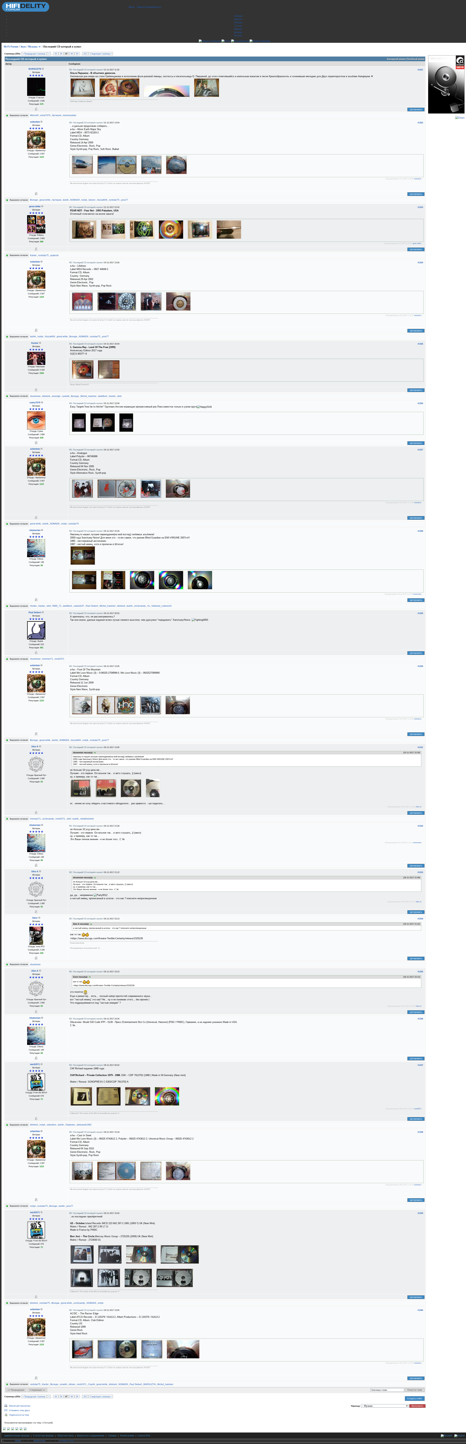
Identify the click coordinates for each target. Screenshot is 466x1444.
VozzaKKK (102, 200)
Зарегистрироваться (149, 6)
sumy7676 (45, 115)
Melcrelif (34, 115)
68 (72, 54)
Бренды (238, 32)
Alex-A (34, 746)
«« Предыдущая (15, 1390)
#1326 (420, 403)
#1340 (420, 1310)
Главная (238, 16)
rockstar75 (114, 200)
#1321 (420, 70)
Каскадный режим (396, 59)
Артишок (56, 115)
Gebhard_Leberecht (161, 606)
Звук (23, 46)
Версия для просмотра (19, 1406)
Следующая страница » (101, 54)
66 (61, 54)
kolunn (92, 200)
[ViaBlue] (12, 1429)
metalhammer (87, 819)
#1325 (420, 344)
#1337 (420, 1065)
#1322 (420, 123)
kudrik (76, 819)
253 (85, 54)
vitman (72, 1384)
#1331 (420, 747)
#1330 (420, 666)
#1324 (420, 262)
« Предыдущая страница (33, 54)
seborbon (35, 122)
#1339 (420, 1213)
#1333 (420, 872)
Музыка (238, 29)
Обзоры (238, 22)
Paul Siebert (92, 606)
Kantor (33, 255)
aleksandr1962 (84, 1124)
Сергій (91, 1384)
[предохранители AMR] (4, 1429)
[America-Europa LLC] (8, 1429)
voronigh (56, 396)
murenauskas (69, 115)
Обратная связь (65, 1435)
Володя (34, 200)
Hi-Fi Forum (11, 46)
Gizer (35, 918)
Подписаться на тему (19, 1415)
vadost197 (79, 606)
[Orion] (460, 117)
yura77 (124, 200)
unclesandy (140, 606)
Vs (148, 606)
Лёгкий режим (127, 1435)
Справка (112, 1435)
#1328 (420, 531)
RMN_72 (56, 606)
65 (56, 54)
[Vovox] (25, 1429)
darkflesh (102, 396)
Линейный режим (415, 59)
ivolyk (84, 200)
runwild (65, 396)
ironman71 (47, 659)
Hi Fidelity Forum (66, 1441)
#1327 (420, 450)
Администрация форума (16, 1435)
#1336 (420, 1019)
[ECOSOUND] (16, 1429)
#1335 (420, 971)
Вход (132, 6)
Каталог (238, 35)
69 (77, 54)
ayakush (54, 255)
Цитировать (416, 109)
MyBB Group (39, 1441)
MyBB (18, 1441)
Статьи (238, 26)
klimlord (46, 396)
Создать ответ (414, 1398)
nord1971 (59, 659)
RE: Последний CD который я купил (86, 70)
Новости (238, 19)
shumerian (35, 396)
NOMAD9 (75, 200)
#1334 (420, 919)
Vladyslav (70, 1124)
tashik (66, 200)
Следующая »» (37, 1390)
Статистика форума (43, 1435)
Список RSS (144, 1435)
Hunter (112, 396)
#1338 (420, 1132)
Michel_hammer (88, 396)
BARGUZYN (35, 69)
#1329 (420, 613)
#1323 (420, 207)
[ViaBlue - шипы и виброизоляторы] (21, 1429)
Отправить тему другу (19, 1410)
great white (45, 200)
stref (119, 396)
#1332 (420, 826)
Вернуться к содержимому (90, 1435)
